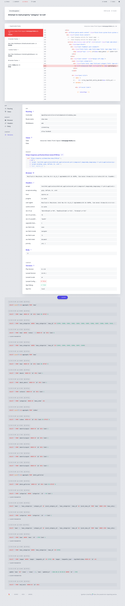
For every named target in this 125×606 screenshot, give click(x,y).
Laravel (30, 594)
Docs (23, 594)
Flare (94, 594)
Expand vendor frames (15, 26)
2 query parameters (15, 575)
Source (16, 594)
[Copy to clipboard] (115, 115)
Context (7, 132)
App (6, 105)
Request (7, 117)
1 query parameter (15, 336)
